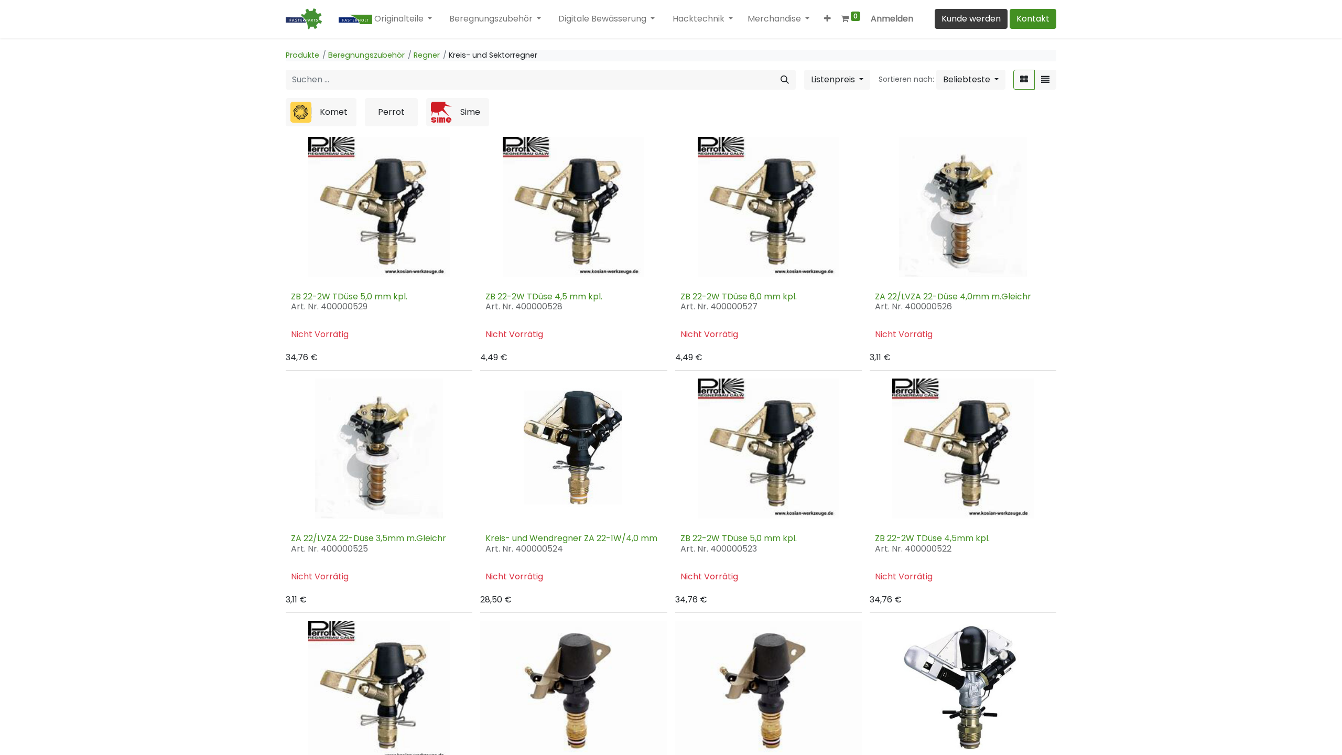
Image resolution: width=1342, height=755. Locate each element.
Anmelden (892, 19)
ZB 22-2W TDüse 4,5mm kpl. (932, 538)
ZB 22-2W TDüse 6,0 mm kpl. (738, 296)
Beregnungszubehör (366, 55)
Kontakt (1032, 19)
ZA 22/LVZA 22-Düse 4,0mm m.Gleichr (953, 296)
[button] (828, 18)
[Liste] (1045, 80)
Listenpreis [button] (834, 79)
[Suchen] (785, 80)
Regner (427, 55)
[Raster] (1024, 80)
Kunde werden (971, 19)
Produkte (302, 55)
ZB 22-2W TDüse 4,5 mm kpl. (543, 296)
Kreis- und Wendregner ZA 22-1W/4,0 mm (571, 538)
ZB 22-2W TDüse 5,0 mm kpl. (349, 296)
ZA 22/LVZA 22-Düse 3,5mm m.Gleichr (368, 538)
